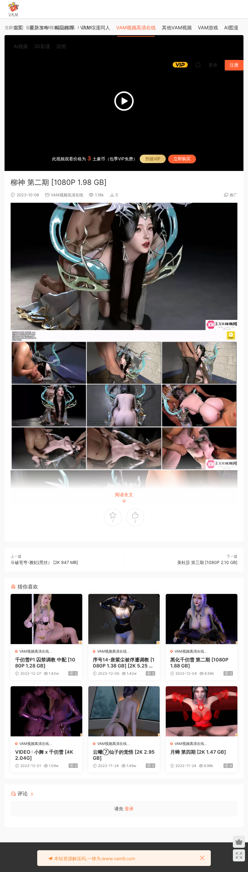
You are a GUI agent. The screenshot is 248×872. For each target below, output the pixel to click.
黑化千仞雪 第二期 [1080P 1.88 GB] (199, 663)
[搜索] (198, 64)
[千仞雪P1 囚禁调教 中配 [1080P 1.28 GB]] (46, 619)
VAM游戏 (208, 28)
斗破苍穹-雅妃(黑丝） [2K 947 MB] (44, 562)
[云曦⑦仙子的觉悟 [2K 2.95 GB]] (124, 711)
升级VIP (152, 158)
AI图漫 (231, 28)
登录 (129, 808)
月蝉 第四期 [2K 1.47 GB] (198, 752)
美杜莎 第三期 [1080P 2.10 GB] (207, 562)
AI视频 (21, 46)
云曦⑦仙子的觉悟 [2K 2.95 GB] (124, 755)
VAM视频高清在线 (136, 28)
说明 (61, 46)
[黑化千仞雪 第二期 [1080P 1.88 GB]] (201, 619)
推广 (233, 194)
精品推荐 (64, 28)
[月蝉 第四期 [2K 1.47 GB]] (201, 711)
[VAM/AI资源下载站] (14, 9)
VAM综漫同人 (95, 28)
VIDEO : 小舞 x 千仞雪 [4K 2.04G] (44, 755)
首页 (18, 28)
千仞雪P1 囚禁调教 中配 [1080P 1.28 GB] (45, 663)
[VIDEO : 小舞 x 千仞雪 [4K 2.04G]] (46, 711)
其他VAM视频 (177, 28)
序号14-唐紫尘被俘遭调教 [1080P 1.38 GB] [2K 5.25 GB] (124, 663)
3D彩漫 (42, 46)
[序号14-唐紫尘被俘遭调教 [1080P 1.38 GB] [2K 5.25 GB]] (124, 619)
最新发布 (39, 28)
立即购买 (182, 158)
